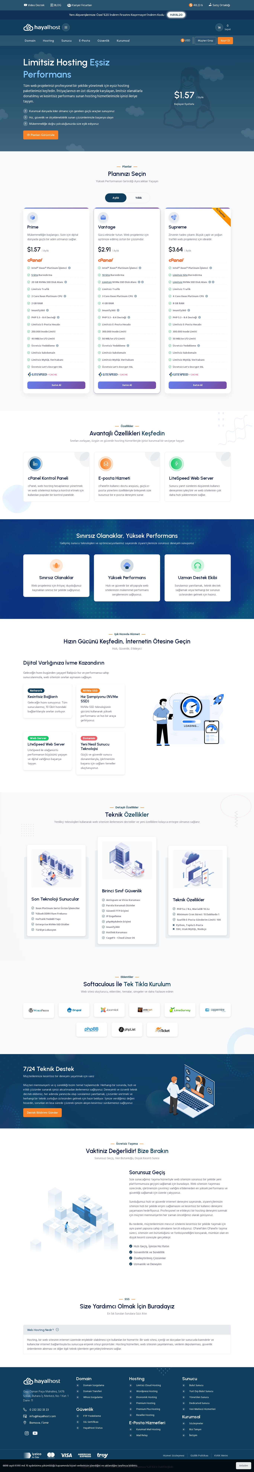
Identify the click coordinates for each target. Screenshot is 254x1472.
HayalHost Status (92, 1428)
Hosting (32, 1339)
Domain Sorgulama (93, 1385)
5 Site (34, 275)
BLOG (57, 5)
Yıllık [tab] (138, 197)
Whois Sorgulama (92, 1397)
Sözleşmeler (196, 1423)
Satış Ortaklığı (221, 5)
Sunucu (173, 486)
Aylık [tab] (115, 197)
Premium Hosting (145, 1403)
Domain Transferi (92, 1391)
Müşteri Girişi (205, 40)
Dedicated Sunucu (199, 1403)
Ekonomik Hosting (146, 1397)
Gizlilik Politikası (199, 1455)
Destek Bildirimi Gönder (42, 1112)
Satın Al (56, 385)
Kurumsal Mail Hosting (148, 1429)
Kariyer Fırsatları (81, 5)
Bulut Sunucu (196, 1385)
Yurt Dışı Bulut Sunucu (201, 1391)
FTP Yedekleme (92, 1416)
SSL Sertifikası (90, 1422)
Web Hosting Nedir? (40, 1330)
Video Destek (35, 5)
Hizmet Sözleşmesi (173, 1455)
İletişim (193, 1435)
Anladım (243, 1466)
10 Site (106, 275)
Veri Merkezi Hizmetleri (202, 1409)
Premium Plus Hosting (148, 1409)
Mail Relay (142, 1435)
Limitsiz (107, 282)
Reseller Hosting (145, 1415)
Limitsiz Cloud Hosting (148, 1385)
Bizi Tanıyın (195, 1429)
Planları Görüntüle (42, 135)
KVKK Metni (221, 1455)
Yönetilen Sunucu (199, 1397)
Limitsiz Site (180, 275)
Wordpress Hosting (146, 1391)
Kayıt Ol (225, 40)
